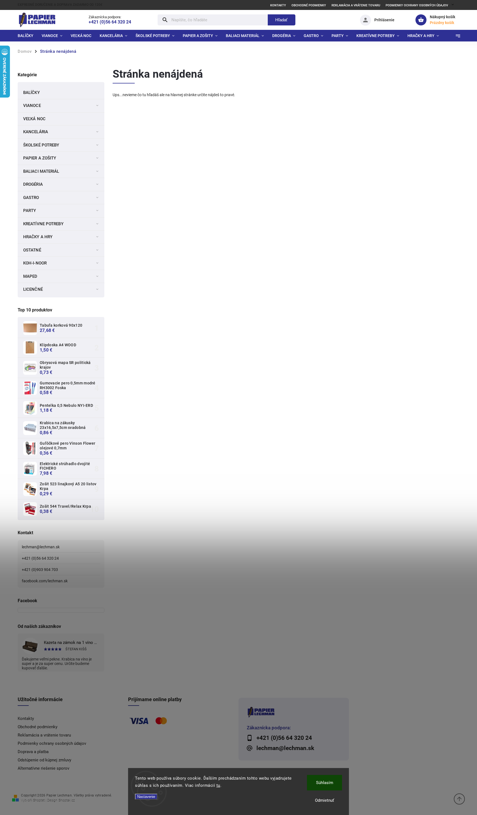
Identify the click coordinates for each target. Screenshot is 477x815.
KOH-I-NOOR (35, 263)
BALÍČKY (31, 92)
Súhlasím (324, 782)
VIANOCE (32, 105)
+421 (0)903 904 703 (40, 569)
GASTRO (31, 197)
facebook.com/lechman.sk (45, 581)
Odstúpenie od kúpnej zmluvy (44, 760)
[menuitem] (28, 35)
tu (218, 785)
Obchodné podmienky (309, 5)
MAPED (30, 276)
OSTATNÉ (32, 250)
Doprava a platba (33, 751)
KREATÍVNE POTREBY (43, 223)
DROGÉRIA (33, 184)
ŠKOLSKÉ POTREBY (41, 145)
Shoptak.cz (67, 800)
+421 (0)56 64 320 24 (40, 558)
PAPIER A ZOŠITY (39, 158)
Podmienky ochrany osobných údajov (417, 5)
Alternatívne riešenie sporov (43, 768)
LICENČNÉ (33, 289)
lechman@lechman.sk (41, 547)
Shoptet (39, 800)
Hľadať (281, 19)
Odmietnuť (324, 800)
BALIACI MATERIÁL (41, 171)
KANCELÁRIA (35, 131)
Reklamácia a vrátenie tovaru (356, 5)
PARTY (29, 210)
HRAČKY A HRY (37, 236)
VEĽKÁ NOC (34, 118)
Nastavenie (146, 797)
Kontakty (278, 5)
